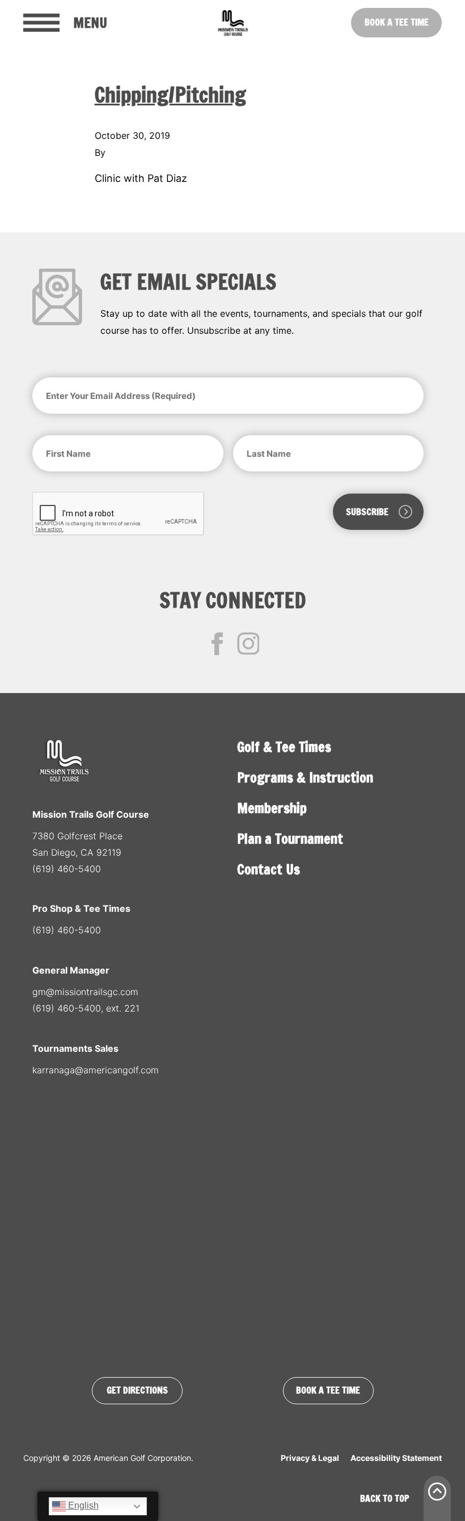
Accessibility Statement (396, 1458)
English (82, 1505)
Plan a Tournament (290, 838)
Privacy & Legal (310, 1458)
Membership (272, 808)
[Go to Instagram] (248, 643)
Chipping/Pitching (170, 94)
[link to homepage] (232, 22)
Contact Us (268, 869)
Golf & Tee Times (284, 746)
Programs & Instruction (305, 777)
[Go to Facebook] (217, 643)
